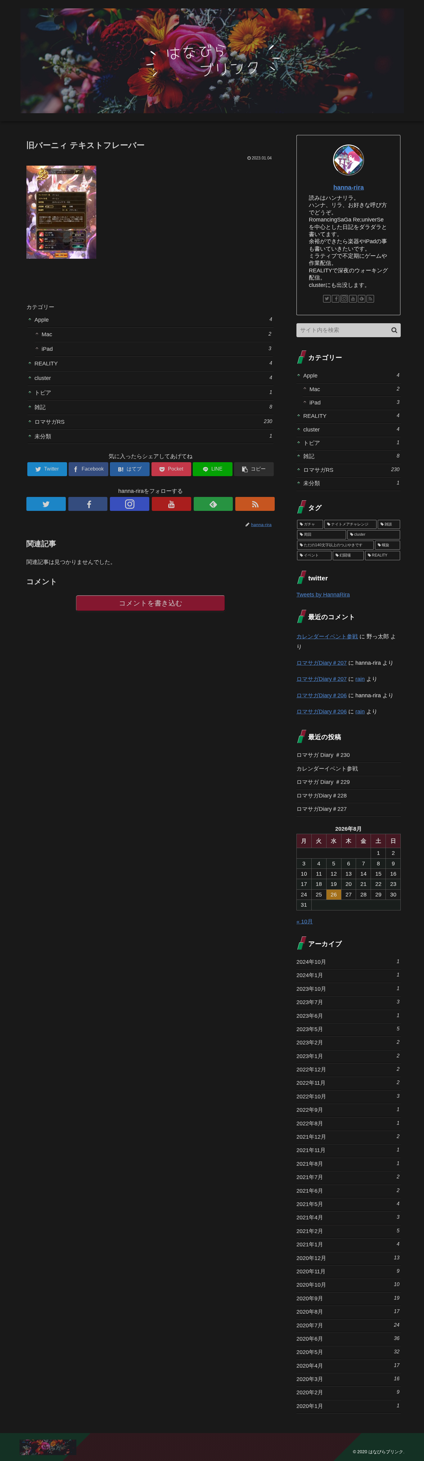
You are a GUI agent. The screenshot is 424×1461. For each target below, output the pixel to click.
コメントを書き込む (151, 603)
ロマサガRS (153, 421)
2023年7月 (347, 1002)
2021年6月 (347, 1190)
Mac (156, 334)
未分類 (153, 436)
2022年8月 (347, 1123)
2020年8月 (347, 1311)
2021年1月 (347, 1244)
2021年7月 (347, 1177)
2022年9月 (347, 1109)
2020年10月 (347, 1284)
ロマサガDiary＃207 (321, 663)
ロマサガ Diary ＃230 (323, 755)
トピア (153, 392)
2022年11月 (347, 1082)
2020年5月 (347, 1352)
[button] (394, 330)
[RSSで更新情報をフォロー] (255, 504)
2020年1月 (347, 1406)
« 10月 (304, 921)
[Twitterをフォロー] (46, 504)
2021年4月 (347, 1217)
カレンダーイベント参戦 (327, 636)
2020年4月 (347, 1365)
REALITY (153, 363)
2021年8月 (347, 1163)
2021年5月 (347, 1204)
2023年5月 (347, 1029)
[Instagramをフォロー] (129, 504)
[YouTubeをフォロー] (171, 504)
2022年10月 (347, 1096)
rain (360, 679)
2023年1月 (347, 1056)
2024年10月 (347, 961)
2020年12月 (347, 1258)
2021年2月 (347, 1231)
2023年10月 (347, 988)
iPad (156, 349)
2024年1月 (347, 975)
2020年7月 (347, 1325)
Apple (153, 319)
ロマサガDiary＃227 (321, 809)
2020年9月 (347, 1298)
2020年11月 (347, 1271)
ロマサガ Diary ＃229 (323, 782)
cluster (153, 378)
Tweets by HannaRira (323, 595)
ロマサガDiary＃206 (321, 695)
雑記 (153, 407)
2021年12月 (347, 1136)
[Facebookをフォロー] (88, 504)
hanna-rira (348, 187)
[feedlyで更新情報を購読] (213, 504)
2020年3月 (347, 1379)
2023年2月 (347, 1042)
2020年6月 (347, 1338)
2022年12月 (347, 1069)
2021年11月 (347, 1150)
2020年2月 (347, 1392)
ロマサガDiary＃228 (321, 796)
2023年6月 (347, 1015)
